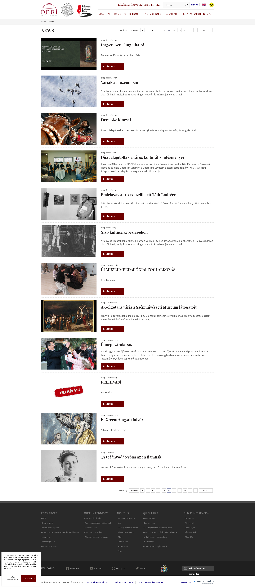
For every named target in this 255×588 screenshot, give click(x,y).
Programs (114, 14)
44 (195, 30)
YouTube (98, 568)
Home (43, 22)
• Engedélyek (189, 527)
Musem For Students (197, 14)
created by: (186, 582)
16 (185, 30)
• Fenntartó (189, 518)
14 (174, 30)
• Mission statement (125, 532)
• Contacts (45, 537)
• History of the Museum (127, 527)
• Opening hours (48, 541)
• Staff (119, 537)
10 (153, 30)
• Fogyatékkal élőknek (94, 532)
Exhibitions (131, 14)
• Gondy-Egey (149, 518)
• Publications (123, 546)
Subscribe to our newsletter (197, 569)
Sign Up (194, 5)
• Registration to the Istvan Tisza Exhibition (60, 532)
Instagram (120, 568)
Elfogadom (28, 578)
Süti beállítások (12, 578)
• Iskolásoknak (90, 527)
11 (158, 30)
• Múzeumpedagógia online (96, 537)
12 (164, 30)
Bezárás (36, 556)
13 (169, 30)
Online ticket (152, 4)
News (101, 14)
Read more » (109, 66)
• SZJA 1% (188, 537)
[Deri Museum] (49, 10)
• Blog (119, 551)
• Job (119, 523)
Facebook (74, 568)
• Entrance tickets (49, 546)
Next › (205, 30)
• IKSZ (43, 518)
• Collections (122, 541)
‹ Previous (134, 30)
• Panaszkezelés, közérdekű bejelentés (160, 532)
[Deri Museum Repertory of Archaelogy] (67, 10)
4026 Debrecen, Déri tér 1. (98, 582)
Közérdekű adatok (130, 4)
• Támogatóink (190, 532)
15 (180, 30)
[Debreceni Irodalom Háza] (84, 10)
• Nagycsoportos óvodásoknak (97, 523)
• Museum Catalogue (126, 518)
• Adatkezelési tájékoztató (155, 537)
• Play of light (47, 523)
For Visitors (152, 14)
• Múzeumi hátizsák (92, 518)
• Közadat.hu (148, 541)
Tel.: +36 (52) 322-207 (124, 582)
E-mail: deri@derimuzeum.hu (150, 582)
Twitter (143, 568)
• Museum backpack (50, 527)
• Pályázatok (189, 523)
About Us (172, 14)
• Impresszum (149, 523)
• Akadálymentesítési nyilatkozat (157, 527)
